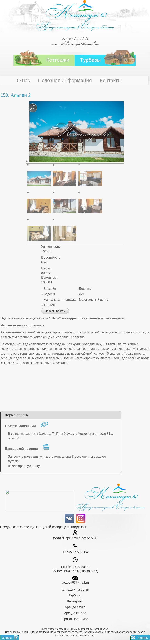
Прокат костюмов (75, 619)
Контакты (110, 80)
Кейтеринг (75, 601)
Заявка (7, 638)
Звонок (142, 638)
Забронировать (55, 310)
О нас (23, 80)
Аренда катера (75, 613)
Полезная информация (65, 80)
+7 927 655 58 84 (75, 38)
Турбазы (75, 595)
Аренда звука (75, 607)
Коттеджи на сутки (75, 589)
